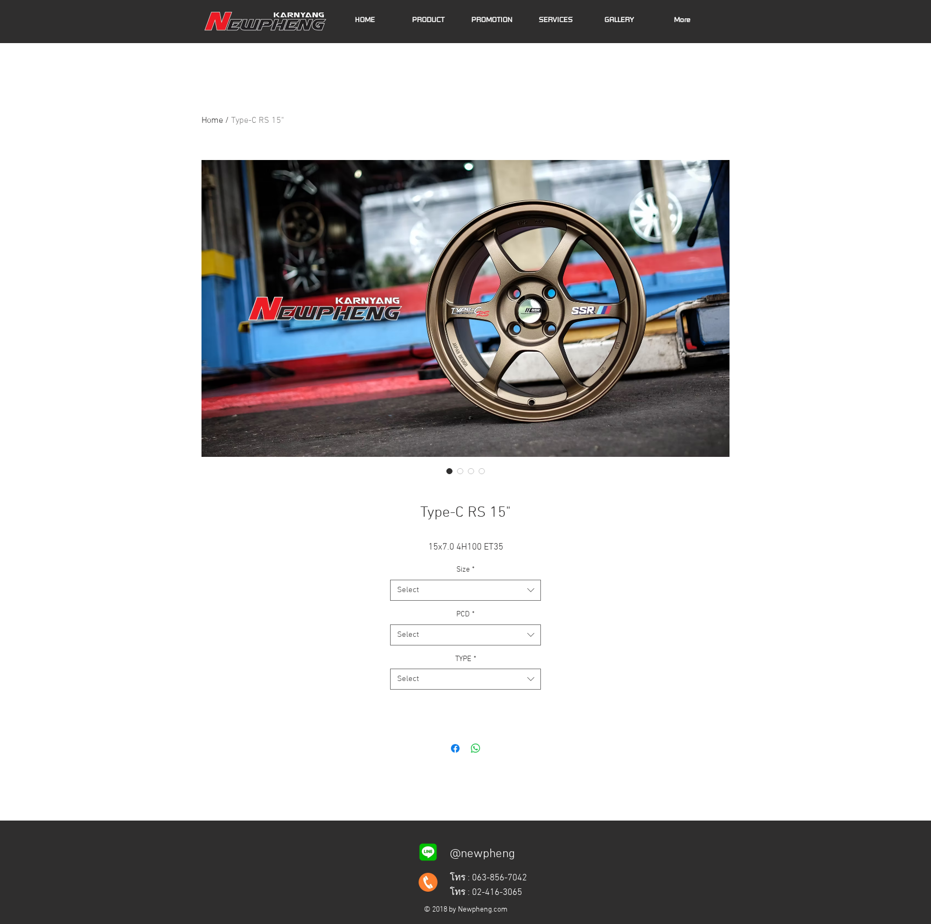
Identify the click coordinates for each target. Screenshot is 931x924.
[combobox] (465, 590)
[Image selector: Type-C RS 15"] (449, 471)
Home (212, 120)
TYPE (465, 659)
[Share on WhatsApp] (475, 748)
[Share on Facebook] (455, 748)
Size (465, 569)
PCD (465, 614)
